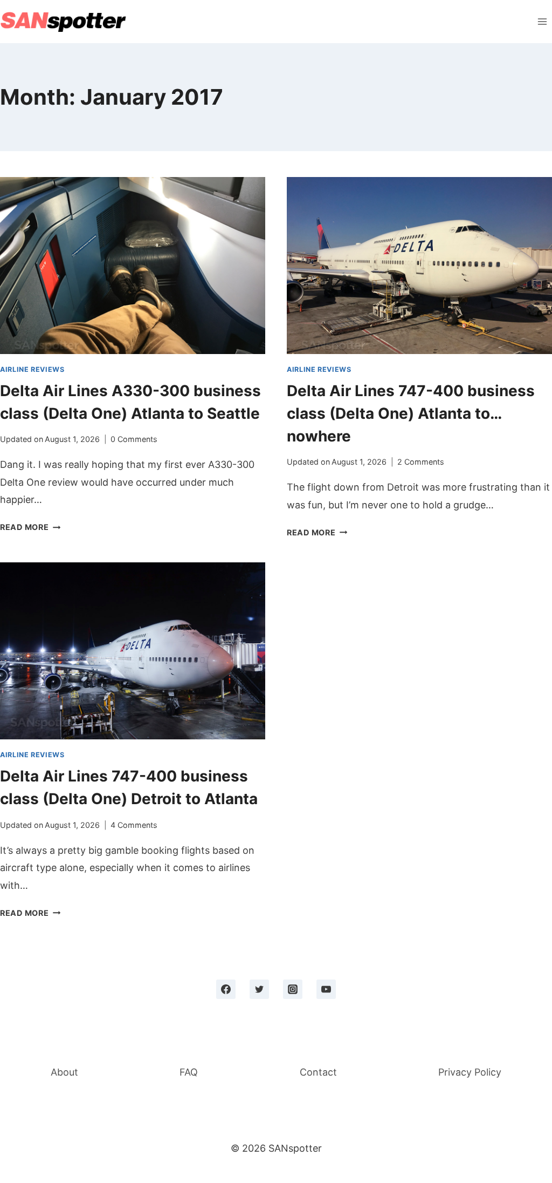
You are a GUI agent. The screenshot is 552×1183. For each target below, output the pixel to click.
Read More (30, 527)
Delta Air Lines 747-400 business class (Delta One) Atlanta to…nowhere (411, 413)
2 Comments (420, 461)
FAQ (189, 1072)
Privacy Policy (469, 1072)
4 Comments (134, 825)
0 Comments (134, 439)
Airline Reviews (32, 369)
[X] (259, 989)
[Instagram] (292, 989)
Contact (318, 1072)
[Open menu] (542, 21)
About (64, 1072)
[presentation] (132, 265)
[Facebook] (226, 989)
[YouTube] (326, 989)
